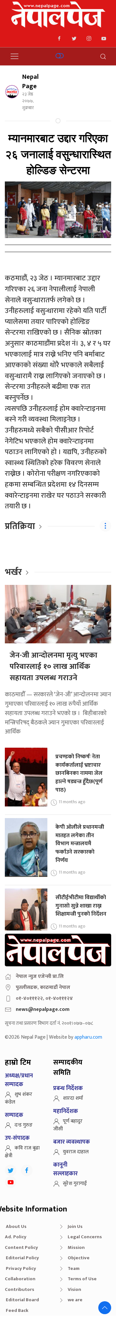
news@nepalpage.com (43, 1009)
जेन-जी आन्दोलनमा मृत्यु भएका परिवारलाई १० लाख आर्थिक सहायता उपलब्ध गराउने (53, 666)
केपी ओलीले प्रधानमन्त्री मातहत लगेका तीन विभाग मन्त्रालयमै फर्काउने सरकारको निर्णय (79, 843)
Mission (76, 1247)
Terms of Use (82, 1279)
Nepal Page (30, 81)
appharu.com (88, 1037)
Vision (74, 1289)
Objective (79, 1258)
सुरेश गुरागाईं (75, 1183)
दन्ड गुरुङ (24, 1125)
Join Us (75, 1226)
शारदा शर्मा (73, 1098)
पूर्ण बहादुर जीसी (67, 1125)
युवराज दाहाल (76, 1152)
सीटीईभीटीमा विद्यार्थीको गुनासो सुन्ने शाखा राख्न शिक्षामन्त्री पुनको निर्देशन (80, 906)
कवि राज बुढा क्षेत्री (22, 1152)
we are (75, 1300)
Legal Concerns (85, 1237)
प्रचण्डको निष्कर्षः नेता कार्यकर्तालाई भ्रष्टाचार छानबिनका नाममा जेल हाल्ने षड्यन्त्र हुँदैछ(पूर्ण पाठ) (78, 773)
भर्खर (13, 572)
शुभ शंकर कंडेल (18, 1098)
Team (74, 1268)
